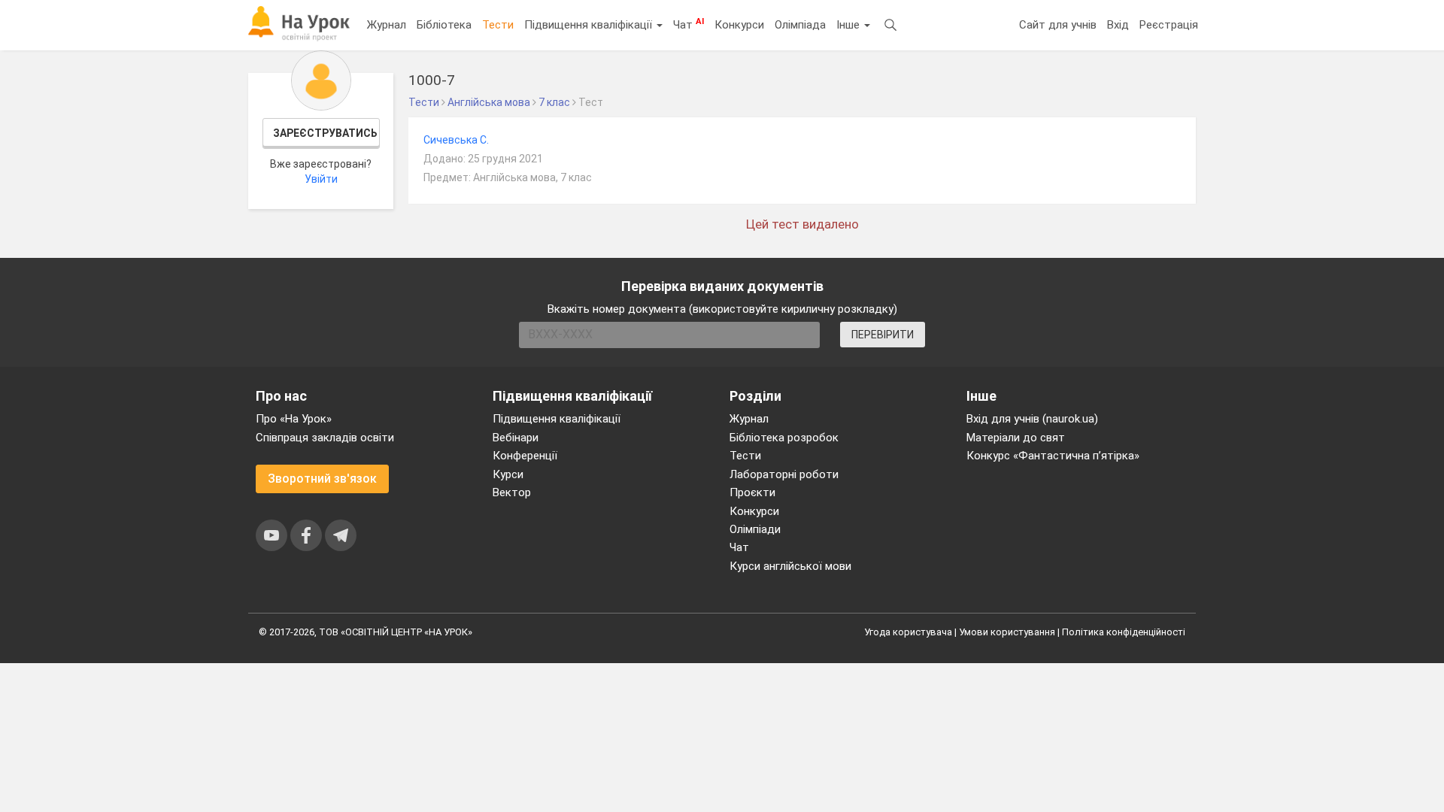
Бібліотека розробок (784, 437)
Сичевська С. (456, 140)
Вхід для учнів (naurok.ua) (1032, 419)
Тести (498, 25)
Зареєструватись (325, 133)
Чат (688, 24)
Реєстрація (1168, 25)
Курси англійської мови (790, 566)
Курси (508, 474)
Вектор (512, 492)
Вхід (1118, 25)
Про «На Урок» (294, 419)
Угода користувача (908, 632)
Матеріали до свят (1015, 437)
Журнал (386, 25)
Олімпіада (800, 25)
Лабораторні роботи (784, 474)
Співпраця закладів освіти (325, 437)
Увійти (321, 179)
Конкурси (739, 25)
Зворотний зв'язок (322, 478)
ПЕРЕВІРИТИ (882, 335)
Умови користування (1007, 632)
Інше (849, 25)
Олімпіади (755, 529)
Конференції (525, 455)
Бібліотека (444, 25)
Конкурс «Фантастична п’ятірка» (1052, 455)
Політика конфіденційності (1123, 632)
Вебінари (515, 437)
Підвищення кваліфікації (589, 25)
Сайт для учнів (1058, 25)
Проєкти (752, 492)
